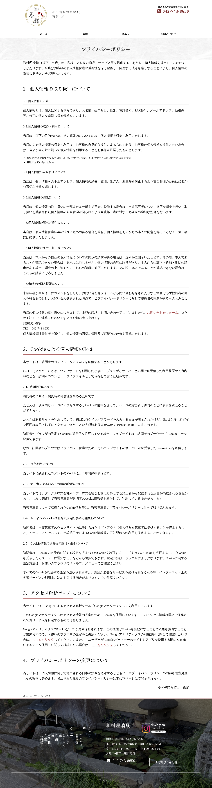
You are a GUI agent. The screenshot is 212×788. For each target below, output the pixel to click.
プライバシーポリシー (107, 780)
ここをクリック (43, 639)
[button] (120, 761)
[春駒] (84, 735)
